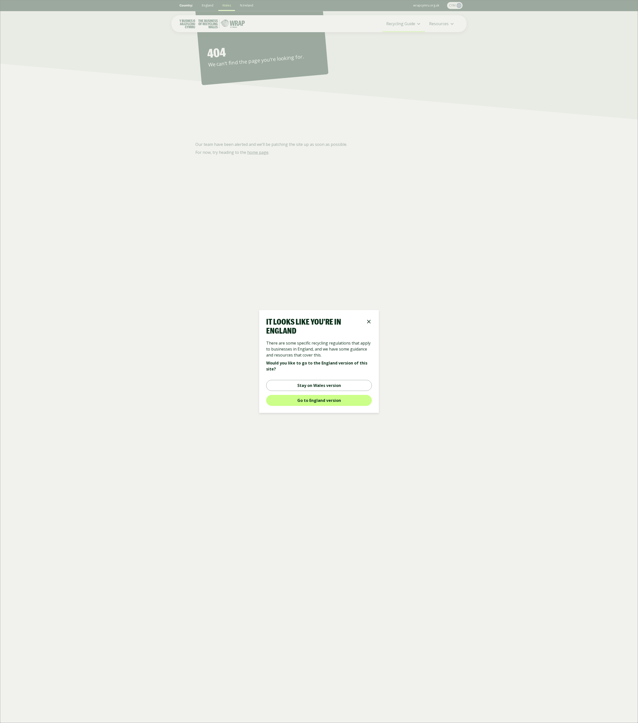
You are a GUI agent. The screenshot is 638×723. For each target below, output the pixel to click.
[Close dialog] (369, 322)
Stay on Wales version (319, 385)
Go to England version (319, 400)
